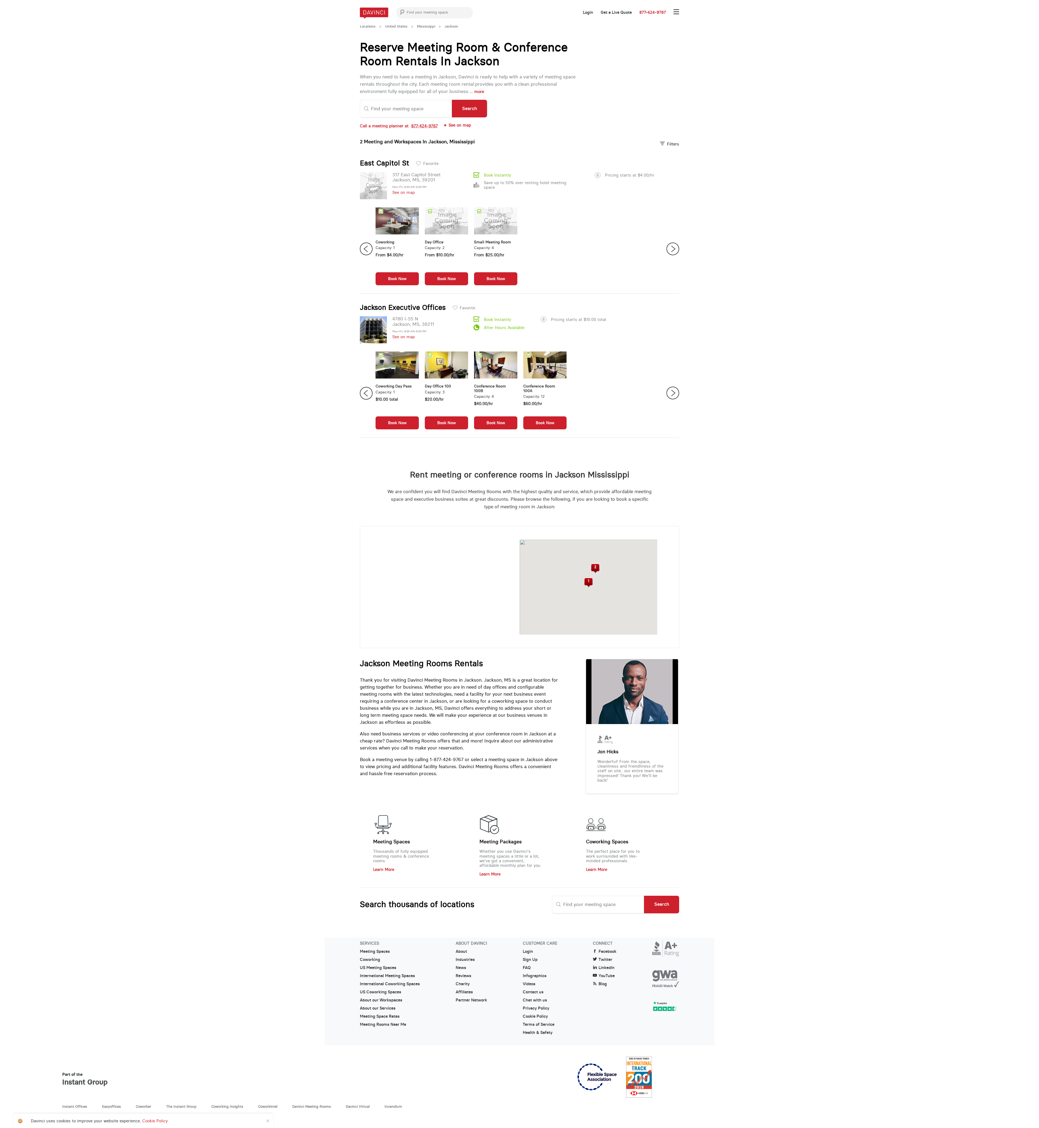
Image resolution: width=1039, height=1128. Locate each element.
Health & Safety (538, 1032)
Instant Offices (74, 1106)
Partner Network (471, 1000)
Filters (673, 144)
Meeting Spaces (391, 842)
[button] (588, 582)
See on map (403, 192)
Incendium (393, 1106)
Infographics (535, 975)
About (461, 951)
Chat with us (535, 1000)
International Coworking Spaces (390, 983)
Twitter (605, 959)
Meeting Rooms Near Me (383, 1024)
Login (588, 12)
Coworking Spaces (607, 842)
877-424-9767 (652, 12)
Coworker (143, 1106)
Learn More (383, 869)
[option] (397, 249)
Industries (465, 959)
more (479, 91)
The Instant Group (181, 1106)
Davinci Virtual (358, 1106)
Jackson (451, 26)
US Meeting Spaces (378, 967)
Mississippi (426, 26)
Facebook (607, 951)
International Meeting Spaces (387, 975)
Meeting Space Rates (380, 1016)
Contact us (533, 992)
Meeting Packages (500, 842)
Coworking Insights (227, 1106)
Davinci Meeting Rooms (311, 1106)
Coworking (370, 959)
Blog (603, 983)
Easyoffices (111, 1106)
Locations (368, 26)
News (461, 967)
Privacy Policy (536, 1008)
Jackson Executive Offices (403, 307)
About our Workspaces (381, 1000)
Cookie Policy (535, 1016)
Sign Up (530, 959)
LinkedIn (606, 967)
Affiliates (464, 992)
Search (469, 108)
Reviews (463, 975)
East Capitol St (384, 163)
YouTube (607, 975)
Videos (529, 983)
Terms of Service (538, 1024)
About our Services (378, 1008)
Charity (463, 983)
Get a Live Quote (616, 12)
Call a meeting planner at (399, 126)
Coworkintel (267, 1106)
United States (396, 26)
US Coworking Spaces (380, 992)
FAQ (527, 967)
